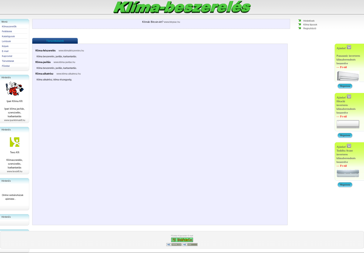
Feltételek (7, 31)
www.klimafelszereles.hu (71, 50)
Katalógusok (8, 36)
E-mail (190, 236)
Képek (5, 46)
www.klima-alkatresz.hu (68, 73)
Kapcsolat (182, 236)
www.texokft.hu (14, 171)
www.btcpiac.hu (172, 22)
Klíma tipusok (310, 24)
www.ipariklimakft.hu (14, 120)
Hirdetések (309, 21)
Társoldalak (8, 61)
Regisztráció (309, 28)
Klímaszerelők (9, 26)
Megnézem (345, 86)
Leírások (6, 41)
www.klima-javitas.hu (64, 62)
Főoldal (174, 236)
